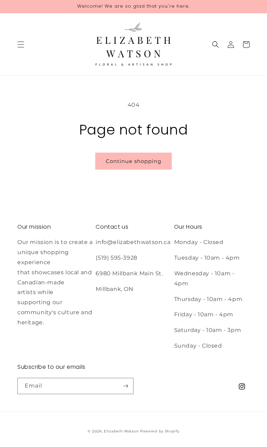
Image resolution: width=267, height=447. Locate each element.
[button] (21, 44)
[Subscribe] (125, 386)
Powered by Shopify (159, 431)
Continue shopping (133, 161)
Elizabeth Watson (121, 431)
